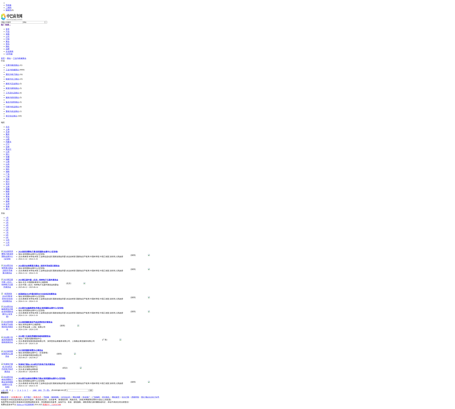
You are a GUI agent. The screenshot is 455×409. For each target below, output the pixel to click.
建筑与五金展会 (12, 84)
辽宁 (7, 144)
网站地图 (76, 397)
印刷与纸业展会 (12, 107)
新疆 (7, 201)
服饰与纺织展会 (12, 97)
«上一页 (5, 390)
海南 (7, 179)
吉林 (7, 147)
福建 (7, 159)
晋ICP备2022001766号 (150, 397)
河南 (7, 167)
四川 (7, 182)
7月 (7, 233)
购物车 (8, 10)
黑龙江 (8, 149)
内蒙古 (8, 142)
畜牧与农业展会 (12, 111)
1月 (7, 218)
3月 (7, 223)
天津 (7, 132)
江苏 (7, 152)
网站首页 (5, 397)
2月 (7, 220)
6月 (7, 230)
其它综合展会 (11, 116)
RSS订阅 (125, 397)
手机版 (8, 5)
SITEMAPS (65, 397)
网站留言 (116, 397)
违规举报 (135, 397)
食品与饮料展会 (12, 102)
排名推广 (86, 397)
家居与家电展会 (12, 88)
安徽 (7, 157)
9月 (7, 238)
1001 (39, 390)
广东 (7, 174)
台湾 (7, 204)
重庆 (7, 134)
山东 (7, 164)
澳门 (7, 209)
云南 (7, 187)
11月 (7, 242)
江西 (7, 162)
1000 (34, 390)
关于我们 (27, 397)
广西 (7, 177)
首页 (3, 58)
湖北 (7, 169)
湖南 (7, 172)
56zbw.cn (20, 405)
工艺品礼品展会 (12, 93)
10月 (7, 240)
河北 (7, 137)
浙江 (7, 154)
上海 (7, 129)
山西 (7, 139)
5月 (7, 228)
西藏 (7, 189)
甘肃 (7, 194)
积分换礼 (106, 397)
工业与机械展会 (19, 58)
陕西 (7, 191)
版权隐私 (55, 397)
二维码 (8, 8)
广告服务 (96, 397)
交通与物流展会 (12, 65)
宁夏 (7, 199)
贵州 (7, 184)
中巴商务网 (29, 405)
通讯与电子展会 (12, 74)
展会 (9, 58)
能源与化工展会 (12, 79)
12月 (7, 245)
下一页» (46, 390)
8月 (7, 235)
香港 (7, 206)
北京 (7, 127)
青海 (7, 196)
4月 (7, 225)
